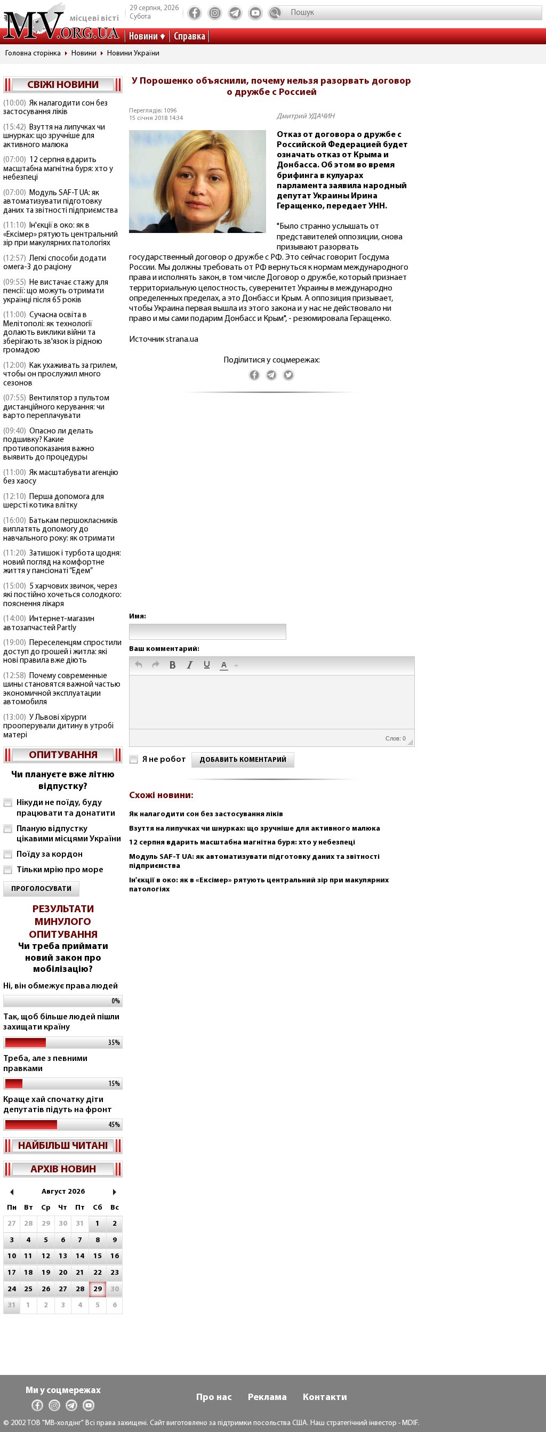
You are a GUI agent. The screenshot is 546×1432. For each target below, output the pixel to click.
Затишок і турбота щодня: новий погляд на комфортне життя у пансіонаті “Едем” (62, 562)
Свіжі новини (63, 85)
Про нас (214, 1398)
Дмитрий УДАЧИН (305, 116)
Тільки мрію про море (60, 870)
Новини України (133, 54)
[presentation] (138, 665)
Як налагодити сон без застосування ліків (55, 108)
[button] (139, 666)
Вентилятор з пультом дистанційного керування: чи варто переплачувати (56, 407)
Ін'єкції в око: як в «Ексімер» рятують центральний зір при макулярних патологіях (60, 234)
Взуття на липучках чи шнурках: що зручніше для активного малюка (54, 136)
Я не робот (164, 759)
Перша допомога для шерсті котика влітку (53, 501)
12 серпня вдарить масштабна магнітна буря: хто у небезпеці (58, 169)
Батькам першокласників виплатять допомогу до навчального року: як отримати (60, 530)
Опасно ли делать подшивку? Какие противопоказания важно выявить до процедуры (48, 445)
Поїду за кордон (50, 854)
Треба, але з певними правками (45, 1064)
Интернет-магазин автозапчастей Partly (48, 623)
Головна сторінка (33, 54)
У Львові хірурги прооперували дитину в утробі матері (58, 726)
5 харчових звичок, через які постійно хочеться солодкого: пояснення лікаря (62, 595)
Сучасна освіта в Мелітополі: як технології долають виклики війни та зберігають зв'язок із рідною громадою (52, 333)
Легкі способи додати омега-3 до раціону (54, 263)
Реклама (267, 1398)
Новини (143, 36)
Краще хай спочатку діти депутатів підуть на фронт (57, 1105)
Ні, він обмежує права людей (60, 986)
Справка (189, 36)
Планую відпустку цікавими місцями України (69, 834)
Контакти (325, 1398)
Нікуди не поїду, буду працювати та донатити (66, 808)
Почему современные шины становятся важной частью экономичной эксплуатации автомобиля (62, 689)
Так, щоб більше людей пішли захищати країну (61, 1022)
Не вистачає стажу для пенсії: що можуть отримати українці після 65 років (55, 291)
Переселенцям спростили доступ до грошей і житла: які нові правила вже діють (62, 652)
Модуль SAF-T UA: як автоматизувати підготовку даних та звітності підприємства (60, 202)
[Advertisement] (271, 513)
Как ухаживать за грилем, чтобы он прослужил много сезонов (60, 375)
